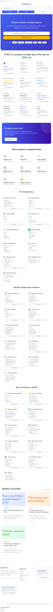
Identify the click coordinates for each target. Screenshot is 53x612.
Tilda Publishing (32, 250)
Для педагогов (32, 427)
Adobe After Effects (9, 314)
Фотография (31, 443)
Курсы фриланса (8, 475)
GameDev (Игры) (35, 229)
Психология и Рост (12, 425)
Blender (6, 311)
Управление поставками (10, 378)
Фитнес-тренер (8, 445)
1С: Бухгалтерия (8, 359)
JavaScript (6, 219)
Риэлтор (7, 462)
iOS (4, 233)
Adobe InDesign (32, 298)
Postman (5, 248)
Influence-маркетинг (33, 332)
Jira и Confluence (7, 279)
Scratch (6, 397)
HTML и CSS (31, 206)
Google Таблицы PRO (33, 362)
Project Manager (32, 343)
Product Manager (32, 345)
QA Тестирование (10, 243)
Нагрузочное (6, 250)
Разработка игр (32, 232)
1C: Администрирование (9, 276)
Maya (6, 317)
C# (4, 222)
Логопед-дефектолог (33, 430)
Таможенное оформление (10, 376)
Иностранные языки (36, 409)
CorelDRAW (31, 301)
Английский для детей (33, 400)
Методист (31, 432)
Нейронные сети (7, 204)
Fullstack (30, 203)
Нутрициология (8, 443)
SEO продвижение (9, 330)
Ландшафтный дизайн (33, 314)
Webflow (30, 247)
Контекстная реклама (9, 329)
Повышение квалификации (34, 429)
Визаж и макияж (8, 447)
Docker (30, 219)
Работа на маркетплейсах (10, 479)
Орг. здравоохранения (33, 463)
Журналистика (32, 330)
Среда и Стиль (35, 309)
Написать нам (44, 577)
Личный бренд (32, 333)
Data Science (6, 200)
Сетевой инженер (32, 222)
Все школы (10, 11)
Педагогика (34, 425)
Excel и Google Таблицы (34, 361)
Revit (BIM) (31, 317)
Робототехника (7, 262)
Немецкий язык (32, 416)
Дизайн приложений (9, 300)
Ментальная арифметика (10, 413)
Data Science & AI (10, 198)
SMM (35, 42)
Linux (30, 217)
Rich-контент (8, 349)
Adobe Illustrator (32, 297)
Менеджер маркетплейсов (10, 343)
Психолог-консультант (9, 427)
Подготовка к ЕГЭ (33, 395)
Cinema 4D (7, 316)
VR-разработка (32, 236)
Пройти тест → (11, 139)
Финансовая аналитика (10, 362)
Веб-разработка (35, 198)
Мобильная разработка (12, 229)
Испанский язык (32, 414)
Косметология (8, 446)
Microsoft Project (7, 281)
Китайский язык (32, 413)
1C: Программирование (9, 275)
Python (14, 42)
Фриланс (9, 472)
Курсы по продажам (33, 349)
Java (40, 42)
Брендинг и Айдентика (34, 300)
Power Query (31, 363)
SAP (5, 278)
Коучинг (7, 433)
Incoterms (7, 381)
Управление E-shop (9, 345)
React (30, 204)
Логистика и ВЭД (12, 373)
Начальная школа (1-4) (33, 401)
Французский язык (33, 417)
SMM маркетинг (8, 332)
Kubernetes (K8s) (32, 220)
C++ (5, 220)
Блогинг (30, 327)
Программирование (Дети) (14, 393)
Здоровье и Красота (12, 441)
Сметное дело (8, 460)
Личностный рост (9, 430)
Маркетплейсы (11, 341)
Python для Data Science (9, 203)
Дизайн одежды (32, 313)
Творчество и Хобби (36, 441)
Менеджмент (34, 341)
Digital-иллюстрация (33, 445)
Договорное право (33, 460)
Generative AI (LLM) (8, 206)
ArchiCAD (31, 316)
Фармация (31, 462)
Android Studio (7, 238)
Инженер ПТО (8, 463)
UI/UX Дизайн (8, 295)
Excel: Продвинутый (33, 359)
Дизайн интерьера (33, 311)
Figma (6, 297)
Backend (30, 201)
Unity (30, 233)
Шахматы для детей (9, 416)
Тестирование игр (7, 251)
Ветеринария (31, 465)
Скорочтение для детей (10, 414)
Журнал (21, 577)
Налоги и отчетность (9, 363)
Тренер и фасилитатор (33, 433)
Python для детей (8, 395)
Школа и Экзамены (36, 393)
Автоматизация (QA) (8, 245)
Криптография (32, 262)
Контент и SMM (35, 325)
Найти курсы (27, 37)
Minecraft (7, 400)
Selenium (5, 247)
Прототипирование (9, 301)
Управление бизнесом (33, 346)
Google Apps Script (33, 365)
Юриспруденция (32, 459)
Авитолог (7, 346)
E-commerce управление (10, 348)
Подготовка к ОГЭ (33, 397)
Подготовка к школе (33, 398)
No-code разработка (33, 245)
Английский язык (32, 411)
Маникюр (7, 449)
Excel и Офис (34, 357)
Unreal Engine (32, 235)
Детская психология (9, 429)
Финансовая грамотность (10, 361)
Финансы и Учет (11, 357)
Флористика (31, 449)
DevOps (30, 216)
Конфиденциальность (24, 575)
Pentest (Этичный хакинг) (34, 261)
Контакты (22, 573)
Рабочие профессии (9, 476)
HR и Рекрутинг (32, 348)
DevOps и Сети (35, 213)
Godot (30, 238)
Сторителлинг (32, 329)
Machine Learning (7, 201)
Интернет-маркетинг (13, 325)
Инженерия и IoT (10, 257)
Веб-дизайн (21, 42)
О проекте (43, 11)
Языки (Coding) (10, 213)
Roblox (6, 398)
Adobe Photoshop (32, 295)
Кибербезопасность (36, 257)
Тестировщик (28, 42)
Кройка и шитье (32, 447)
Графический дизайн (37, 293)
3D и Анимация (11, 309)
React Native (6, 236)
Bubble (30, 248)
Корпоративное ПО (11, 273)
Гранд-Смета (7, 465)
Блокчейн (6, 264)
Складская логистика (9, 379)
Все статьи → (48, 489)
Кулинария (31, 446)
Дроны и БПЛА (7, 265)
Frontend (30, 200)
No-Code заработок (9, 478)
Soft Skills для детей (9, 411)
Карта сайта (22, 579)
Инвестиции (7, 365)
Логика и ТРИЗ (8, 417)
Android (5, 232)
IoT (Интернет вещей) (8, 261)
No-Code (33, 243)
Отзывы (26, 11)
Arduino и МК (7, 259)
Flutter (5, 235)
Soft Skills (7, 432)
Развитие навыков (12, 409)
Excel (44, 42)
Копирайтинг (8, 333)
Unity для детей (8, 401)
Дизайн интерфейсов (13, 293)
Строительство (11, 457)
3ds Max (6, 313)
